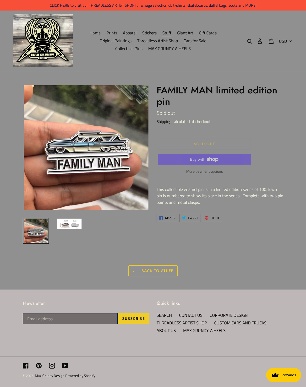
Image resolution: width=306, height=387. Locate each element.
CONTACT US (190, 315)
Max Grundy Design (49, 375)
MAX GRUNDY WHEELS (204, 330)
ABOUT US (166, 330)
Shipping (164, 121)
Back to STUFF (156, 271)
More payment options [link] (204, 171)
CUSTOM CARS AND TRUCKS (240, 323)
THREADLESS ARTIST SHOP (182, 323)
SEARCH (164, 315)
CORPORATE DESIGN (229, 315)
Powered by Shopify (80, 375)
